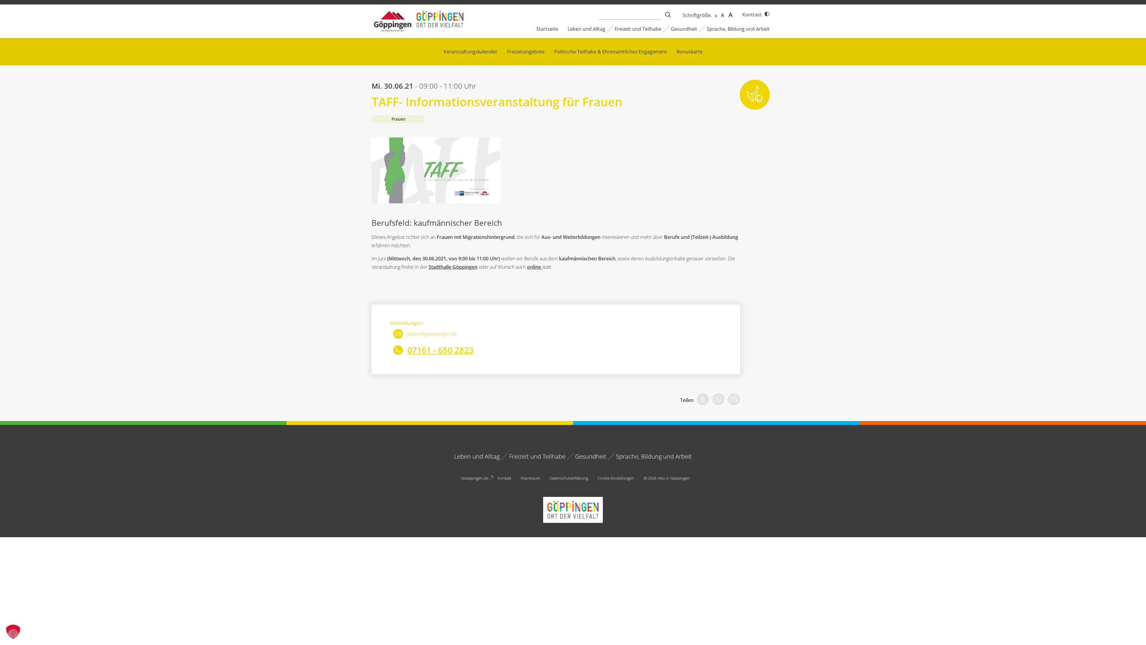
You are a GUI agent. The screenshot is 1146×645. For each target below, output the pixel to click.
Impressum (530, 478)
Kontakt (504, 478)
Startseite (547, 29)
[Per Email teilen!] (732, 400)
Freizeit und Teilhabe (638, 29)
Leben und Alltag (586, 29)
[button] (13, 632)
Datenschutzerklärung (569, 478)
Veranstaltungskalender (470, 51)
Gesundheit (684, 29)
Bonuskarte (690, 51)
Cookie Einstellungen (616, 478)
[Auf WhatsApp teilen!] (717, 400)
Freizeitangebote (526, 51)
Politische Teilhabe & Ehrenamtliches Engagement (610, 51)
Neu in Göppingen (674, 478)
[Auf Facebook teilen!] (701, 400)
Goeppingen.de (474, 478)
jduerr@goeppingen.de (432, 334)
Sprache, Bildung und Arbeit (738, 29)
